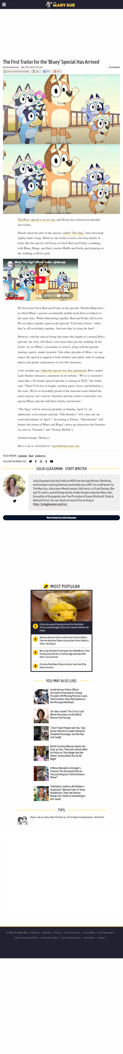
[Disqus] (62, 872)
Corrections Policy (49, 937)
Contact (101, 937)
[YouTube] (52, 462)
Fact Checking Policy (71, 937)
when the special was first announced (63, 370)
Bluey (31, 456)
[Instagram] (41, 462)
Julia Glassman (12, 67)
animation (22, 456)
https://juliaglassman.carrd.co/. (50, 504)
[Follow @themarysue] (30, 462)
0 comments (114, 67)
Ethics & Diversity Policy (26, 937)
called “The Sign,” (74, 233)
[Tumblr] (46, 462)
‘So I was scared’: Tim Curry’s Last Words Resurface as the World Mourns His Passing (67, 714)
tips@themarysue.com (65, 446)
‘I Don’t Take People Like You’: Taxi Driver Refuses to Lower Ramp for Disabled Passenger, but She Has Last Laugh (67, 732)
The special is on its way (36, 220)
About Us (35, 932)
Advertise (46, 932)
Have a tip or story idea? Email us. (48, 817)
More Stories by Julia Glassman (61, 517)
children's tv (40, 456)
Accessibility (89, 932)
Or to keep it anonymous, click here (85, 817)
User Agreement (106, 932)
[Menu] (4, 4)
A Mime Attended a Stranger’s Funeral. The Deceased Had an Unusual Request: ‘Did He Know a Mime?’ (67, 772)
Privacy (57, 932)
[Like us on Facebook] (36, 462)
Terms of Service (72, 932)
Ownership (89, 937)
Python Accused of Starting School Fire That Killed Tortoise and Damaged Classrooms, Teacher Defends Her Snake (64, 627)
